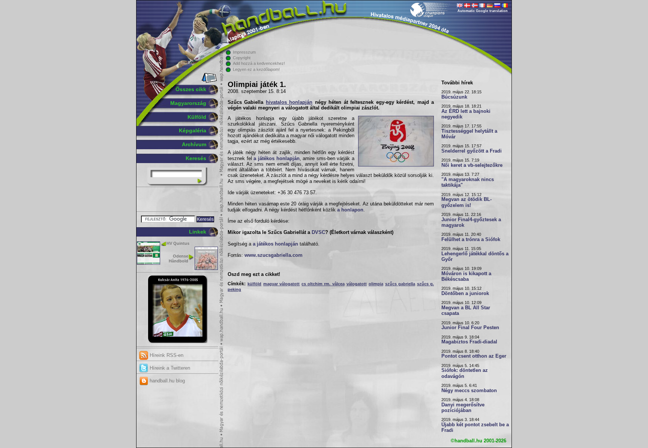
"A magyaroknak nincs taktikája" (467, 182)
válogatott (356, 284)
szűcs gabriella (400, 284)
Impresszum (244, 52)
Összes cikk (191, 89)
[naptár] (208, 81)
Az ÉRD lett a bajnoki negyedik (465, 114)
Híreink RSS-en (165, 355)
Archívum (194, 144)
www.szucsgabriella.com (273, 255)
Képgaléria (192, 130)
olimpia (376, 284)
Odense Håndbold (178, 258)
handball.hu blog (166, 381)
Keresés (196, 158)
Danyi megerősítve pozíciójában (462, 407)
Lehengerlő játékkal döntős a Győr (474, 256)
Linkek (197, 232)
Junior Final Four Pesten (470, 327)
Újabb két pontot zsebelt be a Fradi (475, 427)
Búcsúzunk (454, 97)
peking (234, 289)
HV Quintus (177, 243)
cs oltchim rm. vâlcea (323, 284)
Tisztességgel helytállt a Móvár (469, 134)
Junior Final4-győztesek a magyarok (471, 222)
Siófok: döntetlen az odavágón (464, 373)
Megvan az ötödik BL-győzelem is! (466, 202)
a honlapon (350, 210)
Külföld (197, 117)
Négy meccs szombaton (469, 390)
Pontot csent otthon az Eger (473, 356)
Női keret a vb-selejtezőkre (471, 165)
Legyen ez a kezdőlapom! (256, 69)
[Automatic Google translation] (460, 6)
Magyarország (188, 103)
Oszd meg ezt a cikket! (254, 274)
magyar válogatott (281, 284)
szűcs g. (425, 284)
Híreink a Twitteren (169, 368)
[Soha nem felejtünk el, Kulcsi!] (177, 341)
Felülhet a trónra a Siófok (470, 239)
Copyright (241, 57)
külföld (254, 284)
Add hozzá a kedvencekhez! (259, 63)
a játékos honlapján (276, 158)
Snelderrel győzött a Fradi (471, 151)
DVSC (318, 232)
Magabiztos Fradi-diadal (469, 342)
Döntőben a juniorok (465, 293)
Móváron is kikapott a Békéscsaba (466, 276)
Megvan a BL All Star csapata (465, 310)
